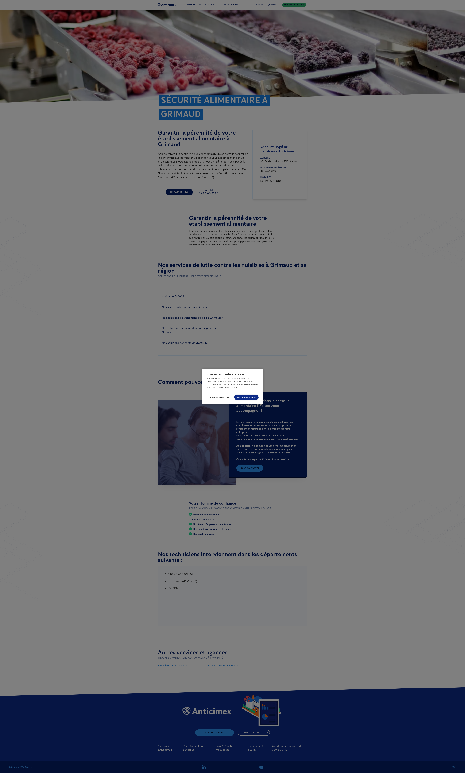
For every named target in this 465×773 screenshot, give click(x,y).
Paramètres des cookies (219, 397)
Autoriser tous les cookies (246, 397)
